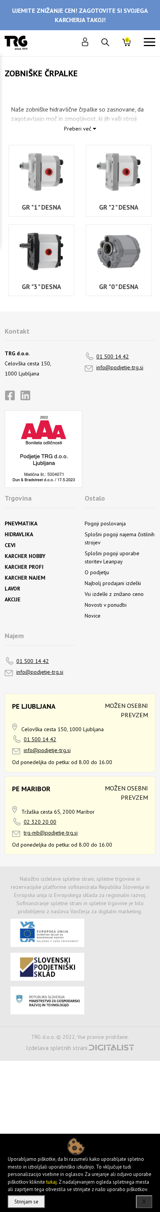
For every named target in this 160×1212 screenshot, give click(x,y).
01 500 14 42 (112, 356)
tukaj (51, 1182)
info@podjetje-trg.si (119, 367)
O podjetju (97, 572)
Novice (93, 615)
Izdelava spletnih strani (56, 1048)
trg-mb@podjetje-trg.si (51, 832)
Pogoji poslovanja (105, 523)
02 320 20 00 (40, 821)
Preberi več (78, 128)
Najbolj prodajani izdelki (113, 583)
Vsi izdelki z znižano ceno (114, 594)
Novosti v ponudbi (106, 604)
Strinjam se (26, 1201)
